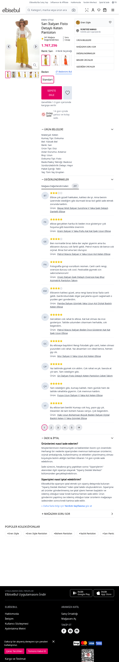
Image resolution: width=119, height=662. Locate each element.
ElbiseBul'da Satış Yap (38, 2)
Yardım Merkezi (90, 2)
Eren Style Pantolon (37, 533)
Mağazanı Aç (68, 618)
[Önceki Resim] (8, 46)
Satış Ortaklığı (69, 613)
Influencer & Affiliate (59, 2)
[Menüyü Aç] (113, 10)
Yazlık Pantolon (88, 533)
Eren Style (14, 533)
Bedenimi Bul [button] (65, 71)
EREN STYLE (47, 19)
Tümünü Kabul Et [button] (37, 651)
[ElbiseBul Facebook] (63, 631)
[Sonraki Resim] (35, 46)
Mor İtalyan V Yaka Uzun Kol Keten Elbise (79, 356)
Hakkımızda (76, 2)
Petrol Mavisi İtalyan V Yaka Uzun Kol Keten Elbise (83, 254)
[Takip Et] (110, 22)
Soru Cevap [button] (67, 38)
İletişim (9, 618)
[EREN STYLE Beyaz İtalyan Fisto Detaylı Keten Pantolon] (55, 60)
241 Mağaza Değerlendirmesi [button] (51, 38)
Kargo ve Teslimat (15, 658)
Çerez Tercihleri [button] (14, 651)
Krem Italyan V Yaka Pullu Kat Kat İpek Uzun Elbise (84, 231)
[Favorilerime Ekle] (67, 92)
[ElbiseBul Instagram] (76, 631)
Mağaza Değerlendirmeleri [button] (59, 186)
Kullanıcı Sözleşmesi (16, 623)
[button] (74, 10)
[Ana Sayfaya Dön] (11, 10)
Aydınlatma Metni (15, 628)
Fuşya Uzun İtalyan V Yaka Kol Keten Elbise (80, 395)
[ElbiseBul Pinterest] (70, 631)
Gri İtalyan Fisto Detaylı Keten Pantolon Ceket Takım (85, 375)
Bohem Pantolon (63, 533)
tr (115, 2)
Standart (47, 79)
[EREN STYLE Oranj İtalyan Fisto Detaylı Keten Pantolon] (65, 60)
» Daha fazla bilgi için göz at (66, 505)
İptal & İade (104, 2)
